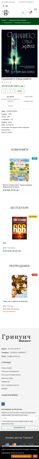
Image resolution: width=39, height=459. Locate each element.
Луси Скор (10, 306)
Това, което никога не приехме (15, 301)
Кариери (4, 388)
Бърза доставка (7, 378)
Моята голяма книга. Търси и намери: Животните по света (17, 186)
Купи (20, 91)
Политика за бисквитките (10, 371)
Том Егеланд (11, 248)
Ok (35, 456)
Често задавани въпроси (10, 385)
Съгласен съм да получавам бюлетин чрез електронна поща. (17, 422)
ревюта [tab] (11, 101)
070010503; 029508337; (27, 2)
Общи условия (7, 368)
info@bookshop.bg (9, 2)
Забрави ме (6, 381)
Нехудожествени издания (19, 127)
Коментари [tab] (28, 101)
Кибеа (10, 132)
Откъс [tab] (10, 106)
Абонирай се (19, 427)
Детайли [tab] (10, 97)
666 (4, 243)
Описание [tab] (28, 97)
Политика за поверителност (11, 375)
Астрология (6, 130)
